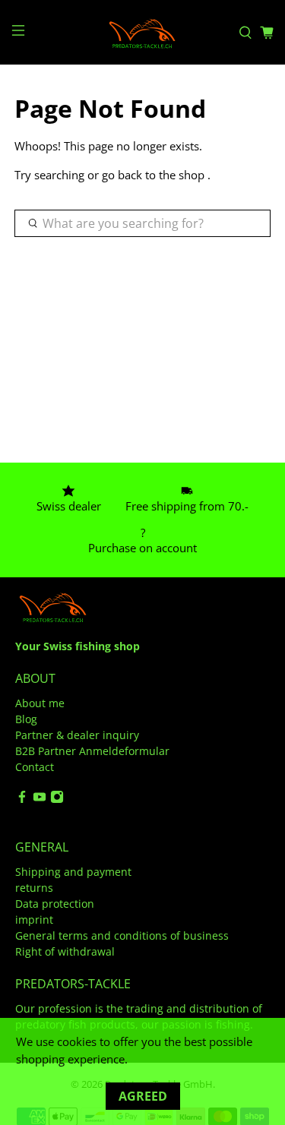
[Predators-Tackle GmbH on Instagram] (57, 799)
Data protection (54, 903)
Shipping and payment (73, 871)
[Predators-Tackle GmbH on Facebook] (22, 799)
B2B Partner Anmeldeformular (92, 751)
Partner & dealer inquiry (77, 735)
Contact (34, 767)
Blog (26, 719)
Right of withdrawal (65, 951)
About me (40, 703)
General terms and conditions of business (122, 935)
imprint (34, 919)
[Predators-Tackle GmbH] (142, 32)
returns (34, 887)
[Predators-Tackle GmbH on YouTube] (39, 799)
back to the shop (161, 174)
